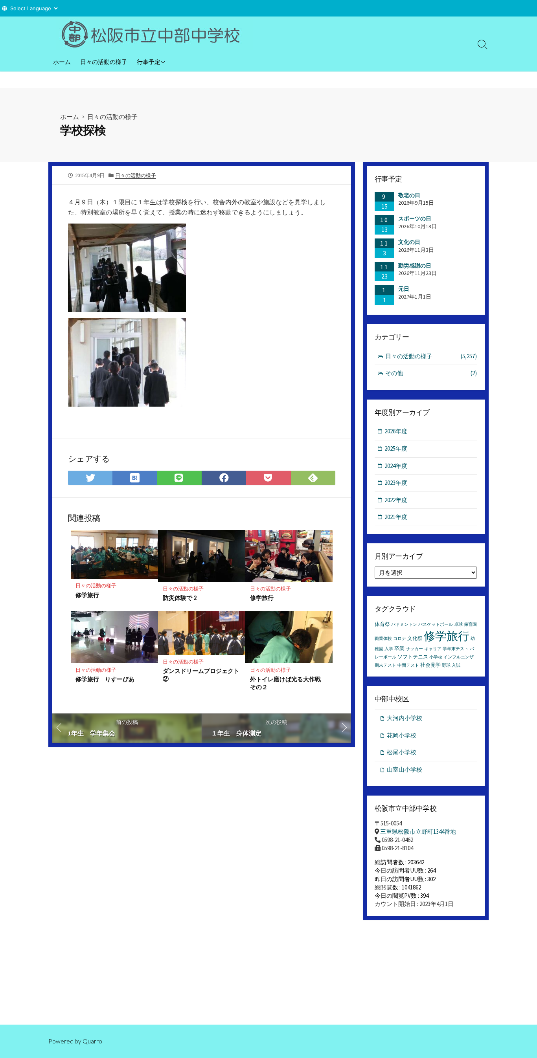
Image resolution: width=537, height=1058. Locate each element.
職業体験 (383, 638)
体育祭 (382, 624)
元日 (403, 288)
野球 (446, 665)
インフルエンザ (458, 657)
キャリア (432, 648)
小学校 (435, 657)
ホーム (62, 61)
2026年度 (395, 431)
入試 (456, 665)
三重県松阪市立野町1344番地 (418, 831)
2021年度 (395, 517)
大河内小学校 (404, 718)
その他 (431, 373)
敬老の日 (409, 195)
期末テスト (385, 665)
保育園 (470, 624)
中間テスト (408, 665)
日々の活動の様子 (103, 61)
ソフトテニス (412, 657)
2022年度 (395, 500)
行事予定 (148, 61)
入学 (388, 648)
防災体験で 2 (180, 597)
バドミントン (404, 624)
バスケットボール (435, 624)
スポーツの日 (414, 218)
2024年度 (395, 465)
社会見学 (430, 665)
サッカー (414, 648)
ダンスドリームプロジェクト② (201, 674)
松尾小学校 (401, 752)
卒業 (399, 648)
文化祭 (415, 638)
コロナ (399, 638)
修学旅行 (87, 594)
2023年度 (395, 482)
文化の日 (409, 242)
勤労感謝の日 (414, 265)
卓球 (458, 624)
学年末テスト (456, 648)
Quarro (92, 1041)
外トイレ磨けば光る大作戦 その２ (288, 682)
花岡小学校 (401, 735)
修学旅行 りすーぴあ (104, 678)
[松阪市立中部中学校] (154, 34)
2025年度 (395, 448)
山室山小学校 (404, 769)
